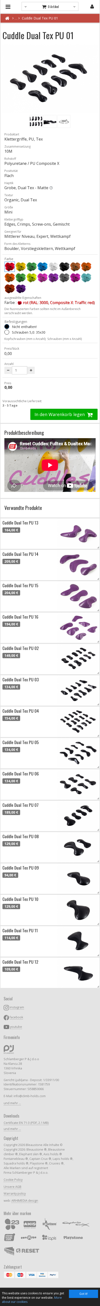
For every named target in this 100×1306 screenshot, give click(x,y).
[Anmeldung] (92, 6)
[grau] (64, 277)
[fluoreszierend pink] (42, 277)
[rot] (9, 266)
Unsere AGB (12, 1187)
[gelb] (20, 266)
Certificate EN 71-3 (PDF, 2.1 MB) (26, 1123)
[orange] (86, 266)
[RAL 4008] (20, 288)
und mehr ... (12, 1103)
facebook (16, 1017)
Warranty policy (15, 1193)
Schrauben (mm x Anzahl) (64, 339)
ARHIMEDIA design (24, 1201)
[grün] (31, 266)
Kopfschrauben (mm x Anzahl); (25, 339)
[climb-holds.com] (7, 18)
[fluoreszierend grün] (20, 277)
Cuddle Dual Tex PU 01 (40, 18)
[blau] (42, 266)
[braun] (75, 266)
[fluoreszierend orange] (9, 277)
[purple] (75, 277)
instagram (17, 1007)
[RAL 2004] (9, 288)
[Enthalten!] (6, 332)
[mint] (86, 277)
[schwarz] (64, 266)
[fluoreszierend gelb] (31, 277)
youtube (16, 1027)
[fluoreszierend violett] (53, 277)
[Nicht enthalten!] (6, 326)
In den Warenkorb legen (60, 414)
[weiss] (53, 266)
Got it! (83, 1294)
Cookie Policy (13, 1180)
